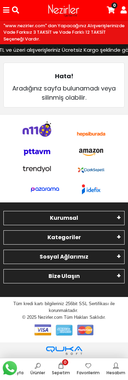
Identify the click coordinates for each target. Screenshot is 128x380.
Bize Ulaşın (64, 276)
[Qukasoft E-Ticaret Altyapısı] (64, 350)
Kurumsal (64, 218)
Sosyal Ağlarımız (64, 257)
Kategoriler (64, 237)
